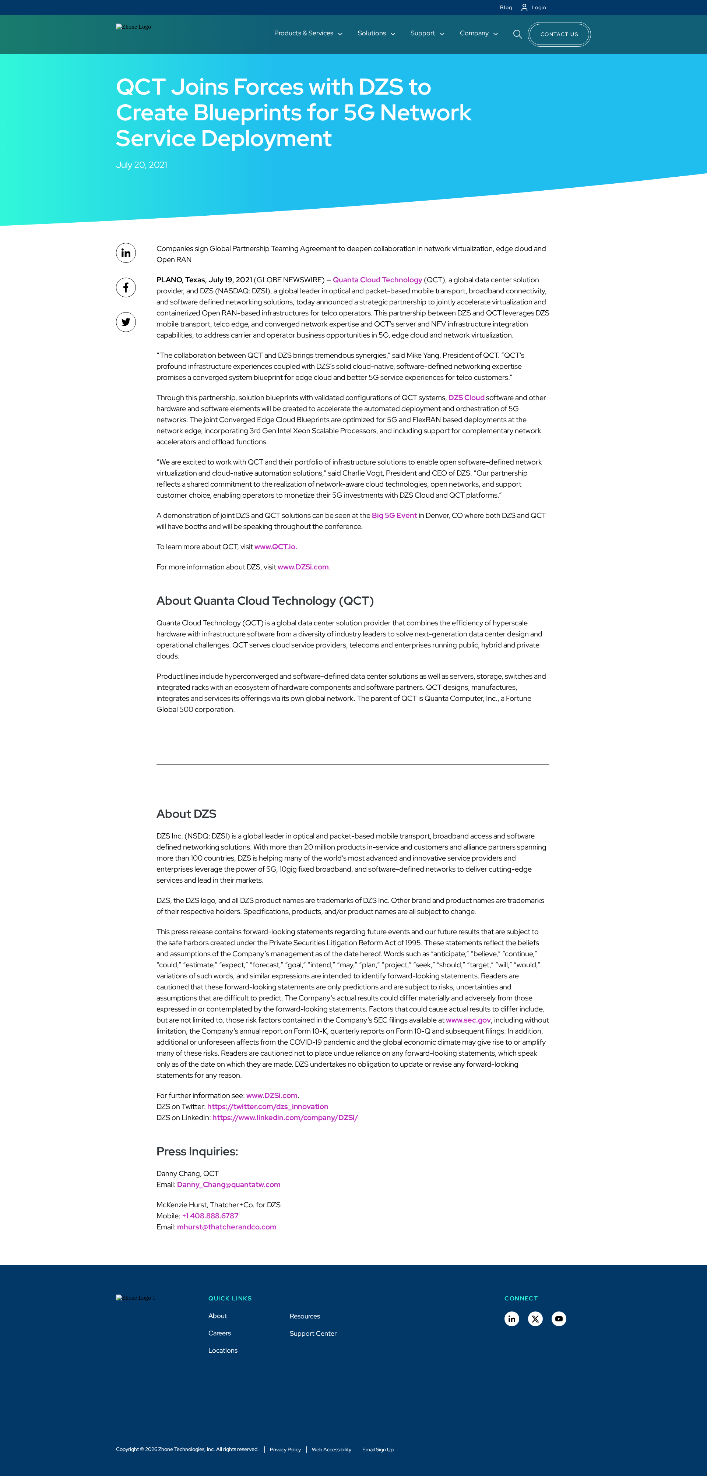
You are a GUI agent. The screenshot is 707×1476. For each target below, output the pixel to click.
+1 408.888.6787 (210, 1216)
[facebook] (126, 287)
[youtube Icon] (559, 1318)
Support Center (313, 1333)
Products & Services (304, 33)
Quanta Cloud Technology (377, 280)
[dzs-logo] (142, 1303)
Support (424, 33)
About (217, 1315)
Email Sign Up (378, 1449)
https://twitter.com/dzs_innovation (267, 1106)
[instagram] (126, 322)
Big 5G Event (394, 515)
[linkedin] (126, 253)
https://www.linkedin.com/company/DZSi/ (285, 1117)
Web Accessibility (331, 1449)
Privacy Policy (285, 1449)
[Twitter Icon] (535, 1318)
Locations (223, 1350)
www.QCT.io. (275, 546)
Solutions (372, 33)
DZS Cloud (467, 397)
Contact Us (559, 34)
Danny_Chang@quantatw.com (229, 1184)
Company (475, 33)
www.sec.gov (468, 1020)
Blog (506, 7)
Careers (219, 1333)
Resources (305, 1316)
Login (539, 7)
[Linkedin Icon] (511, 1318)
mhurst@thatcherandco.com (227, 1227)
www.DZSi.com (303, 567)
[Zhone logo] (142, 34)
